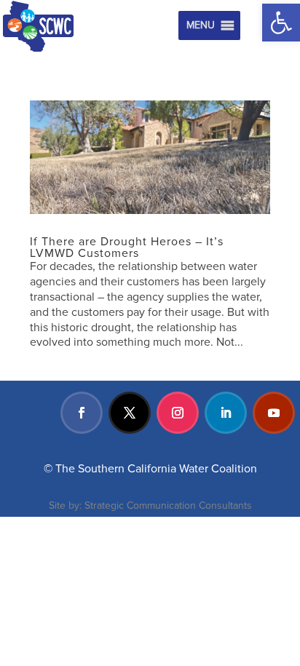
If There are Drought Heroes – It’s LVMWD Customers (127, 247)
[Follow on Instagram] (178, 413)
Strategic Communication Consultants (168, 505)
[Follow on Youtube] (274, 413)
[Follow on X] (129, 413)
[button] (281, 22)
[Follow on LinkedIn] (226, 413)
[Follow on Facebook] (81, 413)
